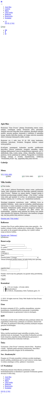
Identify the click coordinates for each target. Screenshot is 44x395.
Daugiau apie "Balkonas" (9, 235)
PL (8, 23)
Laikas (3, 251)
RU (13, 23)
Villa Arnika (9, 12)
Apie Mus (8, 7)
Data (2, 255)
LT (11, 23)
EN (6, 23)
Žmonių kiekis (5, 257)
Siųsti (3, 279)
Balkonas (8, 14)
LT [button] (6, 21)
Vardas (3, 245)
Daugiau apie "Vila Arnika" (10, 218)
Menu (7, 11)
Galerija (7, 9)
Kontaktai (8, 18)
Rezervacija (8, 16)
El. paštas (4, 247)
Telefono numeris (6, 249)
